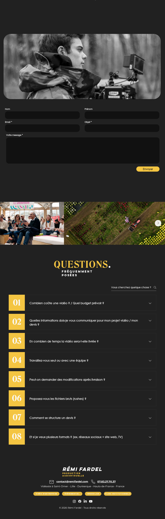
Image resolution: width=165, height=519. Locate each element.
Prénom (88, 109)
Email (7, 122)
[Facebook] (80, 501)
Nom (7, 109)
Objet (87, 122)
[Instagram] (74, 501)
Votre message (13, 135)
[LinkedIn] (85, 501)
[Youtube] (91, 501)
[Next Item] (158, 223)
